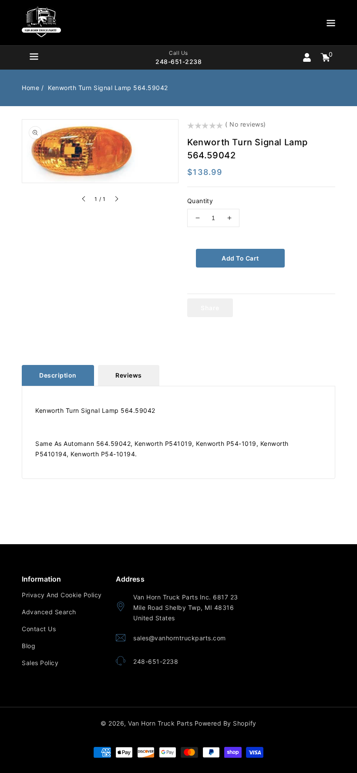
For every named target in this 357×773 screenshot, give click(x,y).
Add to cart (240, 258)
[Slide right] (116, 200)
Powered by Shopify (225, 723)
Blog (28, 645)
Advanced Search (49, 612)
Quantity (200, 200)
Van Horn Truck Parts (160, 723)
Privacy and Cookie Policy (62, 595)
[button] (331, 24)
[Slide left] (84, 200)
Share (210, 307)
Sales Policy (40, 662)
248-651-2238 (155, 661)
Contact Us (39, 628)
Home (30, 87)
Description (58, 375)
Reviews (128, 375)
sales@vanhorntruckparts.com (179, 638)
